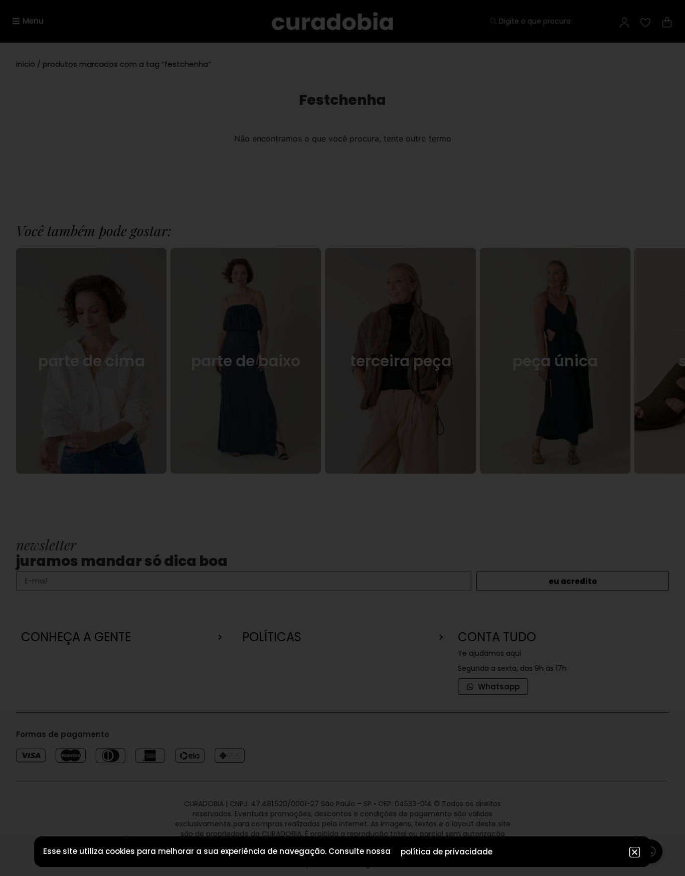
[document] (342, 438)
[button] (634, 852)
